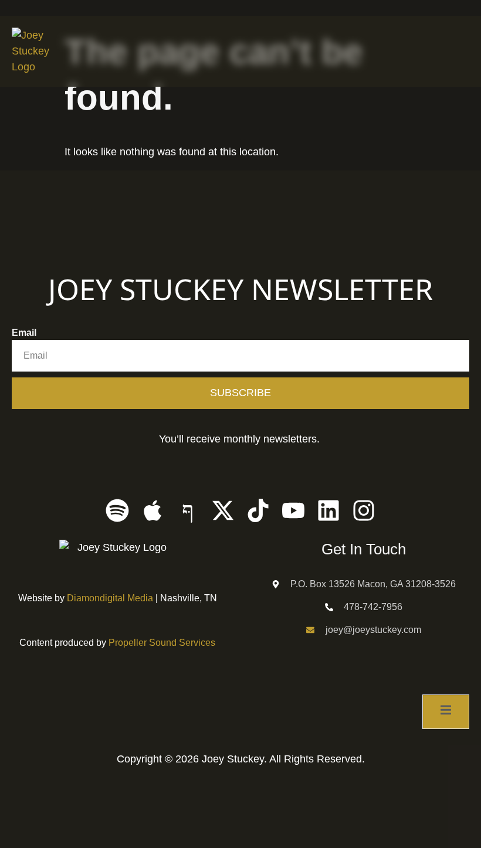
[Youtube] (293, 510)
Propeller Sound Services (162, 643)
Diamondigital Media (110, 598)
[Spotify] (117, 510)
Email (24, 333)
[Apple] (152, 510)
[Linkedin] (328, 510)
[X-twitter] (223, 510)
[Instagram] (363, 510)
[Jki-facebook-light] (187, 510)
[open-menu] (462, 52)
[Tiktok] (258, 510)
